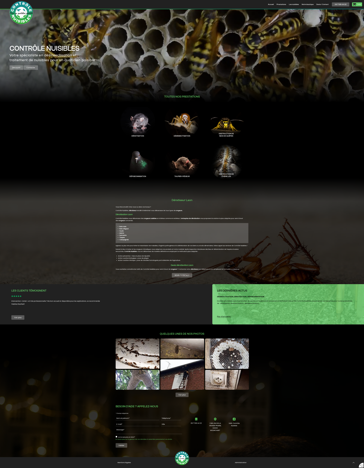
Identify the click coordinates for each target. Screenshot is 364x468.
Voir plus (18, 317)
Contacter (30, 67)
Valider (121, 445)
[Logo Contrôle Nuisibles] (21, 12)
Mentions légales (124, 462)
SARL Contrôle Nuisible (234, 424)
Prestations (281, 4)
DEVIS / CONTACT (182, 275)
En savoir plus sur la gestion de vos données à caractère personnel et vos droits (144, 439)
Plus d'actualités (224, 316)
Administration (240, 462)
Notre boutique (308, 4)
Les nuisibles (294, 4)
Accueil (271, 4)
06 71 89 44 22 (340, 4)
